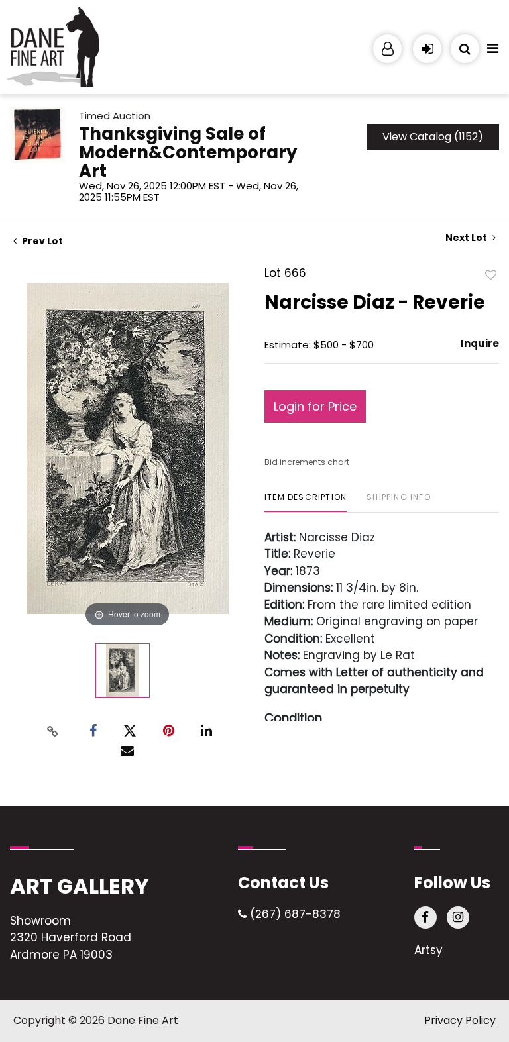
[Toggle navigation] (492, 51)
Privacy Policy (460, 1020)
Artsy (428, 950)
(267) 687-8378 (294, 914)
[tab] (305, 502)
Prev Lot (41, 241)
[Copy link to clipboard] (53, 731)
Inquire (480, 343)
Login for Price (315, 406)
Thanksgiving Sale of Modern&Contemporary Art (188, 152)
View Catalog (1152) (432, 136)
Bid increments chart (306, 462)
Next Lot (467, 238)
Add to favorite (491, 274)
